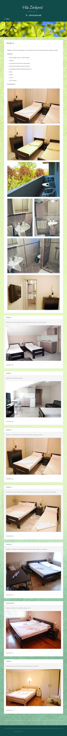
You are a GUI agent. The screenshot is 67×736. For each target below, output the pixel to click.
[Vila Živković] (32, 7)
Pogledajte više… (10, 478)
